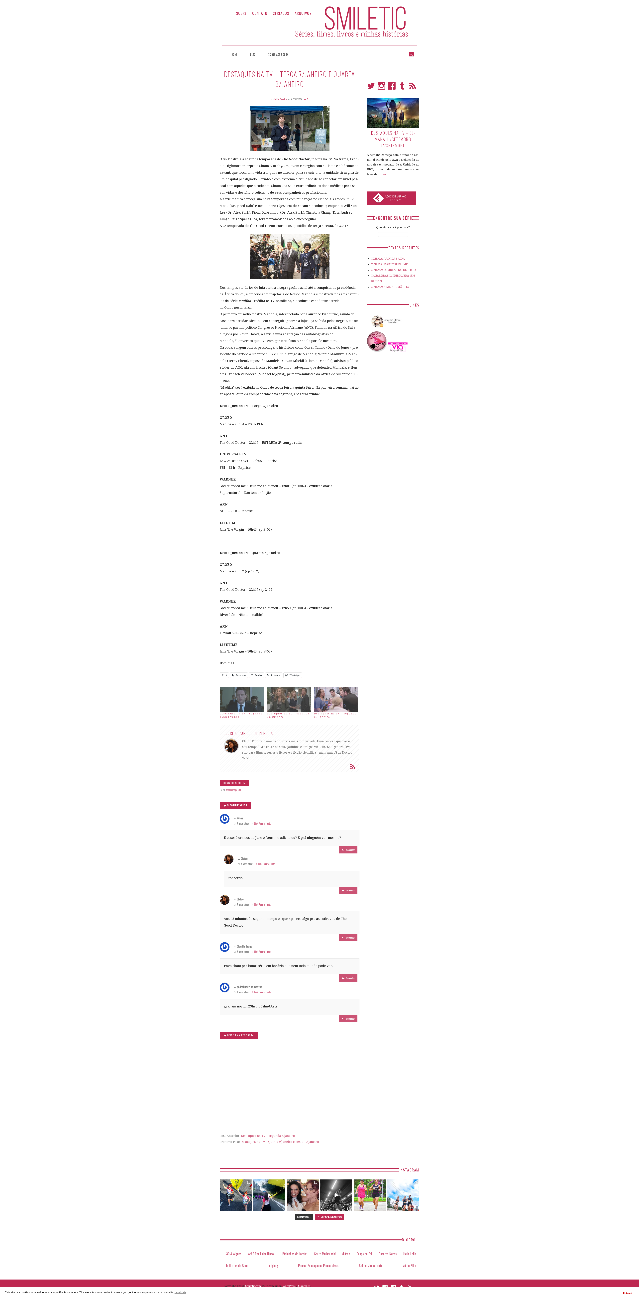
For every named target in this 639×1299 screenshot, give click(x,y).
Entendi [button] (627, 1293)
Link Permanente (262, 823)
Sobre (241, 13)
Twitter (371, 87)
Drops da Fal (364, 1253)
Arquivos (303, 13)
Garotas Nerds (388, 1253)
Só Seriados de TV (278, 54)
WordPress (289, 1286)
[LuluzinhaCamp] (377, 351)
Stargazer (304, 1286)
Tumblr (402, 87)
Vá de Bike (409, 1265)
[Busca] (411, 54)
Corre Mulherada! (325, 1253)
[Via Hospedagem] (398, 351)
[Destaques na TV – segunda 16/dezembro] (242, 699)
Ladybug (273, 1265)
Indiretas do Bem (237, 1265)
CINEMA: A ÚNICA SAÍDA (388, 258)
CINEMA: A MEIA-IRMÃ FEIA (390, 287)
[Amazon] (385, 328)
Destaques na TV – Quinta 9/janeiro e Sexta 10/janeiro (280, 1141)
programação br (233, 790)
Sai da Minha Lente (371, 1265)
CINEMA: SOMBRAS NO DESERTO (393, 270)
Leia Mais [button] (180, 1292)
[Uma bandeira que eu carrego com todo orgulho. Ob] (269, 1195)
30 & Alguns (233, 1253)
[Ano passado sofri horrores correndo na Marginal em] (403, 1195)
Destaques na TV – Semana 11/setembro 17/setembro (393, 139)
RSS (412, 87)
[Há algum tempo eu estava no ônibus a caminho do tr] (236, 1195)
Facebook (392, 87)
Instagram (381, 87)
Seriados (281, 13)
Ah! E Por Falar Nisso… (262, 1253)
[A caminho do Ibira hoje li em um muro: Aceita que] (370, 1195)
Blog (252, 54)
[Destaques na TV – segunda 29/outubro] (289, 699)
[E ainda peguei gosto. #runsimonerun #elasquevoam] (336, 1195)
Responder (350, 849)
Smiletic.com (253, 1286)
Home (234, 54)
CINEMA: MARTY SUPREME (389, 264)
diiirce (346, 1253)
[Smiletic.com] (319, 27)
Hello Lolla (409, 1253)
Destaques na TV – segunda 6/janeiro (268, 1135)
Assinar (352, 766)
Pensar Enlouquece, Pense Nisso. (318, 1265)
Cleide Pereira (260, 733)
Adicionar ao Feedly (395, 198)
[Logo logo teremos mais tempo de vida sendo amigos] (303, 1195)
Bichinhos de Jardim (294, 1253)
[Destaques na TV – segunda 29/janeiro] (336, 699)
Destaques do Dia (234, 783)
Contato (259, 13)
